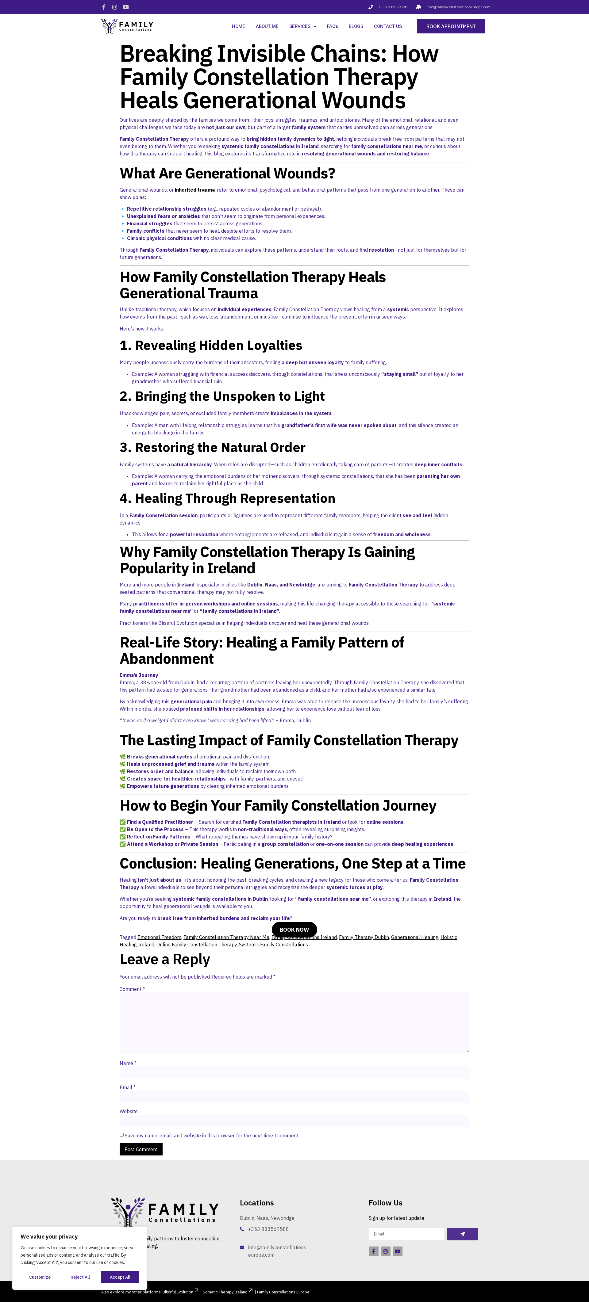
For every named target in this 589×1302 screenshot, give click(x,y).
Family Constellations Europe (283, 1292)
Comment (132, 989)
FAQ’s (332, 26)
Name (128, 1063)
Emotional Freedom (159, 937)
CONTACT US (388, 26)
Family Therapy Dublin (364, 937)
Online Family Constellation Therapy (196, 944)
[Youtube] (125, 7)
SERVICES (299, 26)
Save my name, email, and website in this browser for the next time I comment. (212, 1135)
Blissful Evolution (178, 1292)
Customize (40, 1277)
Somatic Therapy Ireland (225, 1292)
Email (128, 1087)
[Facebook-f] (103, 7)
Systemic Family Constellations (273, 944)
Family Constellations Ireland (304, 937)
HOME (238, 26)
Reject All (80, 1277)
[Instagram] (114, 7)
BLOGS (356, 26)
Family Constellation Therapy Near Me (226, 937)
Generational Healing (414, 937)
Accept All (120, 1277)
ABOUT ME (267, 26)
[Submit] (462, 1234)
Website (129, 1111)
